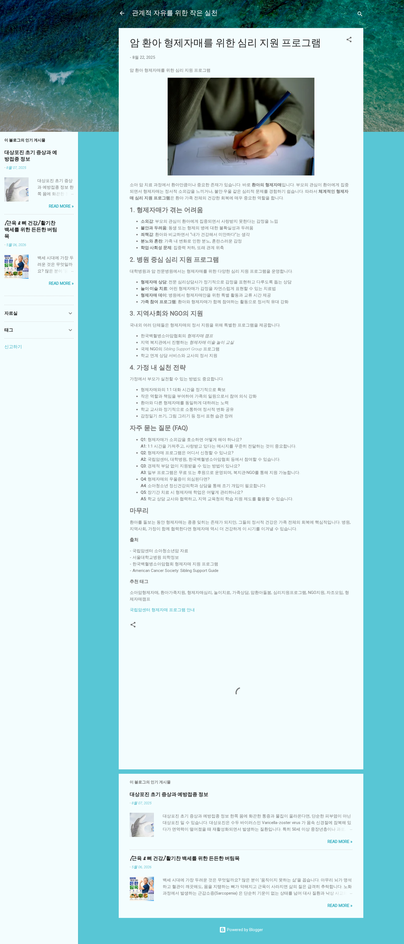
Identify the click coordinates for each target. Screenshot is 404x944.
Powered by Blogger (244, 929)
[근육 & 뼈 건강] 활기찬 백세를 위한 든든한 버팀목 (185, 858)
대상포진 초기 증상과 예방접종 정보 (169, 794)
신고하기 (13, 346)
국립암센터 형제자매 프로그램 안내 (162, 609)
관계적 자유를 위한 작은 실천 (175, 13)
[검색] (360, 15)
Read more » (340, 841)
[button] (349, 40)
